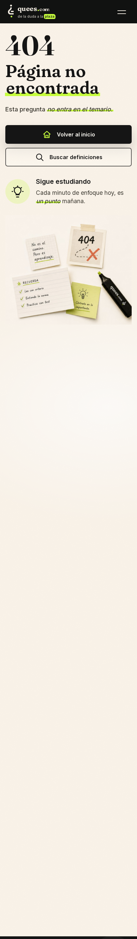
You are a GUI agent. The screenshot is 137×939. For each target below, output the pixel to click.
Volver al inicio (76, 134)
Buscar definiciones (76, 157)
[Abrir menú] (121, 12)
